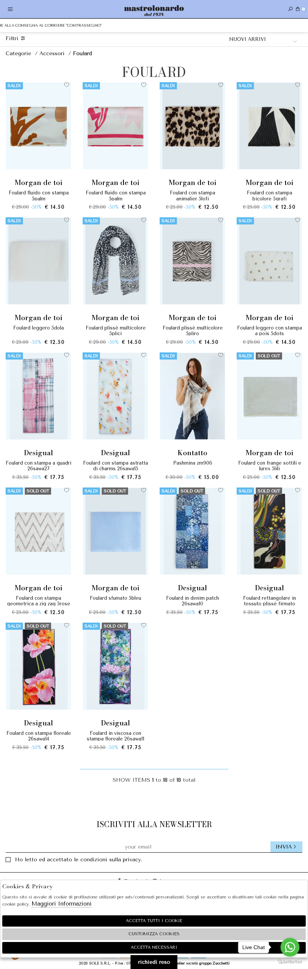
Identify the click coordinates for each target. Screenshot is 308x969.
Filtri (13, 39)
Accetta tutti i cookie (154, 920)
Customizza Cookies (154, 933)
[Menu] (10, 9)
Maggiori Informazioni (62, 903)
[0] (298, 9)
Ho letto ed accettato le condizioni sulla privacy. (78, 859)
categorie (19, 53)
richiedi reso (154, 962)
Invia (284, 847)
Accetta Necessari (154, 947)
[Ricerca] (290, 9)
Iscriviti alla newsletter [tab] (154, 824)
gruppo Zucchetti (214, 963)
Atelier (179, 963)
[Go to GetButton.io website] (290, 961)
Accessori (52, 53)
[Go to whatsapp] (290, 947)
